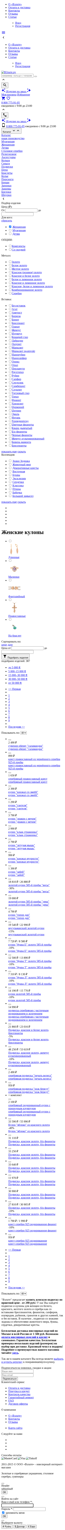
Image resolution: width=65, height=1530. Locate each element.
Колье (4, 176)
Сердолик (17, 382)
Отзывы (13, 13)
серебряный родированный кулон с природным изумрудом (29, 1107)
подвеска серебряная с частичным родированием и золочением (28, 1012)
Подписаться (9, 1378)
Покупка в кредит (19, 1391)
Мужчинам (8, 141)
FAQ (11, 1400)
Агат (15, 309)
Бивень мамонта (21, 442)
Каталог (11, 130)
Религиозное (8, 154)
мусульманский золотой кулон (26, 928)
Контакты (14, 10)
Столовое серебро (12, 150)
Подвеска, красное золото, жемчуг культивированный (28, 1054)
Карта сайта (15, 1427)
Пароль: (7, 1508)
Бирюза (16, 316)
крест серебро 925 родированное (27, 1240)
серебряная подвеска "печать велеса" (30, 1075)
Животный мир (21, 464)
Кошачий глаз (20, 337)
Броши (5, 182)
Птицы (16, 488)
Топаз (15, 396)
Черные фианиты (22, 435)
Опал (15, 365)
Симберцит (18, 386)
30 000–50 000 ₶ (17, 679)
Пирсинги (7, 179)
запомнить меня (15, 1512)
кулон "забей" (16, 871)
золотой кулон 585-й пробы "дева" (28, 901)
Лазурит (16, 344)
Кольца (5, 160)
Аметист (17, 312)
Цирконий (18, 407)
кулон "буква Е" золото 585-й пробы (29, 944)
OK (4, 1492)
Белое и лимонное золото (27, 279)
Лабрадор (17, 340)
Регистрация (22, 25)
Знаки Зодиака (21, 460)
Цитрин (16, 410)
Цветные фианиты (23, 424)
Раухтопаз (18, 372)
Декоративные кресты (25, 467)
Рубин (15, 375)
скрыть (22, 451)
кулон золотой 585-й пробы (24, 993)
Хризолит (17, 403)
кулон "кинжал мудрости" (23, 858)
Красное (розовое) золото (27, 272)
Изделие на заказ (16, 91)
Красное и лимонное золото (28, 282)
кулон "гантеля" (17, 805)
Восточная (18, 471)
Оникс (16, 361)
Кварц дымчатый (22, 428)
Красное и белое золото (26, 275)
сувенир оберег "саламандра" (25, 745)
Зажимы (6, 188)
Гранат (16, 326)
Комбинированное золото (27, 289)
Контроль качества (19, 1394)
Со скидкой (18, 249)
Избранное (23, 94)
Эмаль (15, 414)
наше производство (12, 138)
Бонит (15, 319)
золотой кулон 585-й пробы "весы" (29, 885)
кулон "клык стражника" (23, 831)
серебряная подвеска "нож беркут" (28, 1088)
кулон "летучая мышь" (21, 845)
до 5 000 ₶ (14, 667)
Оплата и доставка (19, 7)
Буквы (16, 474)
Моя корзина (8, 94)
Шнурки (6, 195)
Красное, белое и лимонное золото (32, 286)
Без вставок (18, 305)
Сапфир (16, 379)
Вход (18, 22)
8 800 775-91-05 (10, 102)
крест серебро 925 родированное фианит (32, 1224)
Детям (5, 147)
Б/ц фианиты (19, 431)
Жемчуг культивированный (28, 438)
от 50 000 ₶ (15, 682)
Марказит (17, 347)
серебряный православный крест (27, 778)
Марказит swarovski (23, 351)
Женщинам (8, 144)
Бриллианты (19, 445)
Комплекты (18, 246)
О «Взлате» (15, 4)
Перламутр (18, 368)
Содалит (17, 389)
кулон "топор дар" (19, 914)
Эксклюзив (19, 478)
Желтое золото (20, 268)
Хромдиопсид (20, 421)
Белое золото (19, 265)
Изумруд (17, 333)
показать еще (9, 451)
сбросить (6, 220)
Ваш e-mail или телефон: (16, 1501)
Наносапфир (19, 358)
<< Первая (14, 688)
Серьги (5, 163)
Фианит (16, 400)
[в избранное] (9, 739)
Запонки (6, 185)
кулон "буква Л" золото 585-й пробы (30, 977)
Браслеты (6, 172)
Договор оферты (18, 1403)
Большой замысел (22, 495)
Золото (16, 261)
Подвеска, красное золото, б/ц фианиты (31, 1141)
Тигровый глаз (20, 393)
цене (4, 644)
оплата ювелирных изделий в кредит (24, 1337)
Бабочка (17, 492)
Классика (18, 485)
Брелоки (6, 191)
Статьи (12, 16)
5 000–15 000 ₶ (17, 671)
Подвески (7, 166)
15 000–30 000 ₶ (17, 675)
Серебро (17, 293)
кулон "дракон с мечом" (22, 818)
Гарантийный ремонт (21, 1397)
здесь (15, 1352)
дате (10, 644)
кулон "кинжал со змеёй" (23, 792)
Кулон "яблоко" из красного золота (29, 1124)
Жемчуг (16, 330)
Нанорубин (18, 354)
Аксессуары (8, 157)
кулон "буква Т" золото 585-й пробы (29, 961)
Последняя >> (16, 726)
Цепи (4, 169)
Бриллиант (18, 323)
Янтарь (16, 417)
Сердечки (18, 481)
